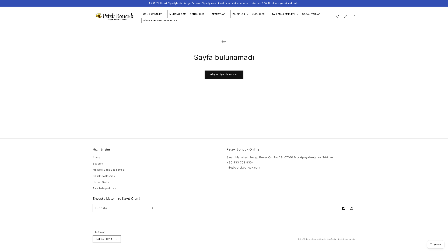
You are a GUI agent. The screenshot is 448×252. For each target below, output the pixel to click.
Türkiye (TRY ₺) (104, 238)
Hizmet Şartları (102, 182)
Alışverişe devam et (224, 74)
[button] (338, 16)
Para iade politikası (104, 188)
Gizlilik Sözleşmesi (104, 175)
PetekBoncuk (312, 239)
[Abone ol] (152, 208)
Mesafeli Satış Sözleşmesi (109, 169)
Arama (97, 157)
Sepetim (98, 163)
